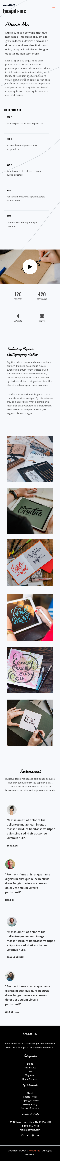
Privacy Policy (30, 1104)
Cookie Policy (30, 1096)
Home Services (30, 1078)
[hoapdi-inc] (9, 4)
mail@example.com (30, 1129)
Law (30, 1071)
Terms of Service (30, 1108)
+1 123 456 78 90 (30, 1125)
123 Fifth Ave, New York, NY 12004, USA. (30, 1122)
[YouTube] (38, 1135)
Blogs (30, 1063)
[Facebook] (22, 1135)
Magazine (30, 1075)
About (30, 1092)
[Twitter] (27, 1135)
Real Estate (30, 1067)
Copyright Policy (30, 1100)
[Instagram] (33, 1135)
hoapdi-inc (14, 11)
